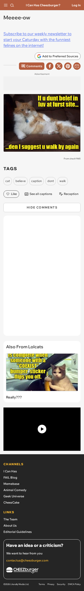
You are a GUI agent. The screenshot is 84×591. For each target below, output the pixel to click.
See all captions (41, 194)
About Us (10, 525)
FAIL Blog (10, 477)
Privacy (50, 584)
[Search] (12, 5)
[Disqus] (42, 278)
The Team (10, 519)
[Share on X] (58, 66)
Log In (76, 5)
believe (21, 181)
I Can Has (10, 471)
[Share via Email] (77, 66)
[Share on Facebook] (49, 66)
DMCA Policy (74, 584)
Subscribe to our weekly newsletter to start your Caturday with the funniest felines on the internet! (37, 39)
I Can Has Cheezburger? (43, 5)
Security (61, 584)
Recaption (71, 194)
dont (50, 181)
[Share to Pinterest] (68, 66)
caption (36, 181)
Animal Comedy (14, 490)
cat (7, 181)
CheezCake (11, 502)
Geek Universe (13, 496)
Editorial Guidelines (17, 532)
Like (14, 194)
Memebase (11, 484)
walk (62, 181)
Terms (42, 584)
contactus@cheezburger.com (27, 560)
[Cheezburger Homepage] (42, 570)
